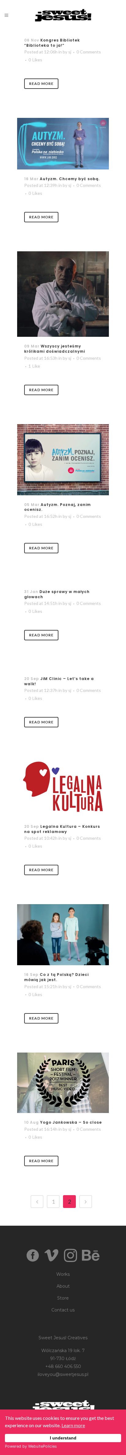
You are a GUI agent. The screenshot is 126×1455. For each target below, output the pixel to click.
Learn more (73, 1425)
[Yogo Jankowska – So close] (63, 1083)
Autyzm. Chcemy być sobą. (70, 178)
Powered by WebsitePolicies (31, 1446)
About (63, 1286)
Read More (41, 83)
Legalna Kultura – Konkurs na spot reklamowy (62, 829)
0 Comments (88, 51)
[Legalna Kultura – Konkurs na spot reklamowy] (63, 786)
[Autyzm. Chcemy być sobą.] (63, 143)
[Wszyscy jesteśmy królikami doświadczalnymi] (63, 294)
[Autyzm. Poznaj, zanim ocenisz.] (63, 459)
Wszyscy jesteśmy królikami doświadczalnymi (54, 349)
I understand (63, 1437)
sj (69, 51)
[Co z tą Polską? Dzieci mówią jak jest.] (63, 934)
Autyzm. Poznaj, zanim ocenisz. (57, 507)
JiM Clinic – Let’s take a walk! (59, 681)
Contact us (63, 1310)
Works (63, 1274)
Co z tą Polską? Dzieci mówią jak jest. (56, 977)
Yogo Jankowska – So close (71, 1122)
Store (63, 1298)
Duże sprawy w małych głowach (57, 594)
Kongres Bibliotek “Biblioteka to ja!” (52, 43)
